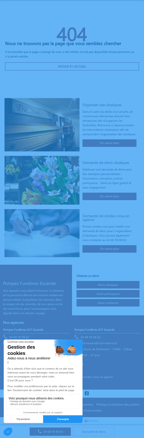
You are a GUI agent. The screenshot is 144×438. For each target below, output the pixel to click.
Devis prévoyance (108, 294)
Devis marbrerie (108, 303)
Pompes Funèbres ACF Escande (23, 329)
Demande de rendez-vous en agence (89, 377)
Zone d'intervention (89, 410)
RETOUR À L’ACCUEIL (72, 66)
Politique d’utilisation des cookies (117, 404)
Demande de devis (94, 431)
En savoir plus (109, 143)
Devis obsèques (108, 285)
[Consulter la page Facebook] (86, 393)
